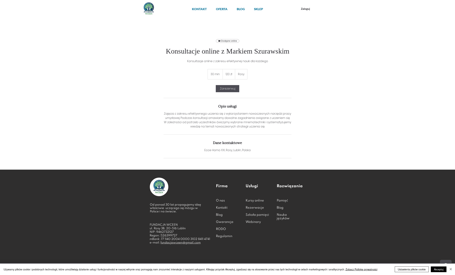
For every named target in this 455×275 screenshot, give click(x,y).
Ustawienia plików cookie (412, 269)
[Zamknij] (451, 269)
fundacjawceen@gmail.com (180, 242)
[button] (221, 9)
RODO (221, 229)
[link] (227, 88)
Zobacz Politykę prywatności (361, 269)
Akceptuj (438, 269)
